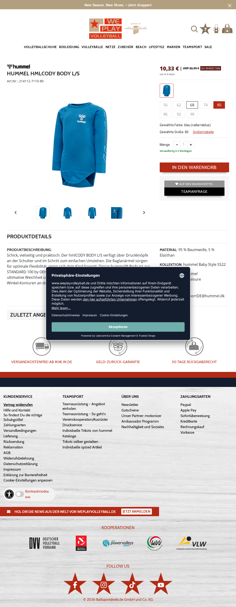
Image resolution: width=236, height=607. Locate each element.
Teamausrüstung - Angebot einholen (83, 406)
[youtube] (160, 584)
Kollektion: (171, 264)
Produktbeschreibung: (29, 250)
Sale (208, 47)
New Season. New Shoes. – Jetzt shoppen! (118, 5)
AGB (7, 453)
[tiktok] (132, 584)
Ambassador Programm (140, 421)
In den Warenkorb (194, 167)
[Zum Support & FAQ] (205, 28)
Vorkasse (187, 432)
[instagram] (103, 584)
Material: (168, 250)
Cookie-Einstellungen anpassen (28, 480)
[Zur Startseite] (118, 28)
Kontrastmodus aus (37, 494)
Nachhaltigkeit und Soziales (142, 427)
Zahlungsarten (14, 425)
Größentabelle (203, 132)
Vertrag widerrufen (18, 404)
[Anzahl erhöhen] (190, 144)
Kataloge (69, 436)
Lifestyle (157, 47)
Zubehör (125, 47)
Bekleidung (69, 47)
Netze (111, 47)
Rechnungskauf (192, 427)
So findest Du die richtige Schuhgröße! (22, 417)
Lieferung (10, 436)
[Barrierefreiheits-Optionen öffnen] (9, 494)
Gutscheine (130, 410)
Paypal (185, 404)
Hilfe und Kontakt (16, 410)
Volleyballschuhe (40, 47)
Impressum (12, 469)
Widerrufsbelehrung (18, 458)
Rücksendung (13, 441)
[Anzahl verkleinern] (177, 144)
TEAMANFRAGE (194, 191)
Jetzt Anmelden (136, 511)
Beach (141, 47)
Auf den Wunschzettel (196, 184)
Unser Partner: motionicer (141, 416)
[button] (194, 29)
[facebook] (75, 584)
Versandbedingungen (19, 430)
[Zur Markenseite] (18, 67)
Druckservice (72, 425)
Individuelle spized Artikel (82, 447)
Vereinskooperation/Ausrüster (85, 419)
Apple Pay (188, 410)
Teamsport (192, 47)
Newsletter (129, 404)
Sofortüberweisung (195, 416)
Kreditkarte (188, 421)
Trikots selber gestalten (80, 441)
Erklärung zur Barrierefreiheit (25, 475)
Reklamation (13, 447)
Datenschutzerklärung (20, 464)
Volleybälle (92, 47)
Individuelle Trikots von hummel (87, 430)
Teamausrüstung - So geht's (84, 414)
